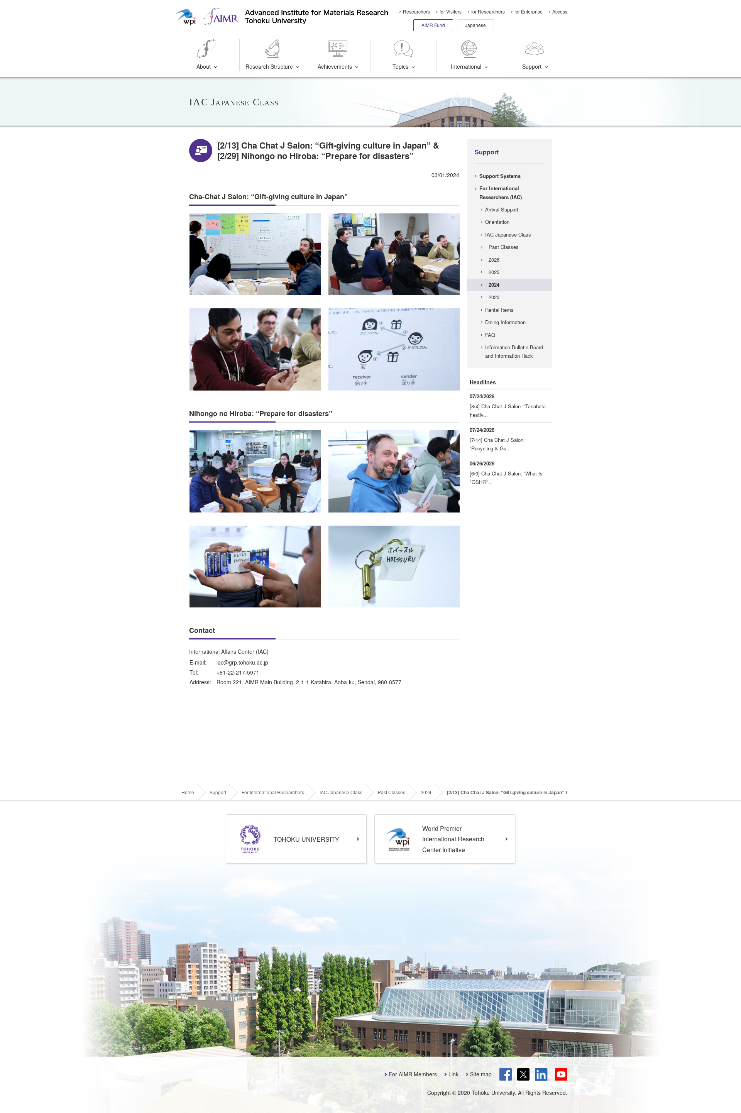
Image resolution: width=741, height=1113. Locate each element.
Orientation (497, 221)
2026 (494, 259)
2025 (494, 272)
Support (531, 66)
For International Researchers (273, 792)
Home (187, 792)
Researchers (416, 11)
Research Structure (269, 66)
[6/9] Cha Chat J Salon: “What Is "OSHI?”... (506, 477)
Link (453, 1074)
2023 (494, 297)
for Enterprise (528, 11)
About (203, 66)
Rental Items (499, 309)
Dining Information (505, 322)
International (466, 66)
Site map (481, 1074)
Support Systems (500, 175)
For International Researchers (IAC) (500, 192)
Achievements (335, 66)
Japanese (475, 25)
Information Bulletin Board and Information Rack (514, 351)
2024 (494, 284)
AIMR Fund (433, 25)
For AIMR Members (413, 1074)
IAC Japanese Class (508, 234)
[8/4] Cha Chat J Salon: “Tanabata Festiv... (508, 410)
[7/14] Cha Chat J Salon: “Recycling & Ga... (497, 444)
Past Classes (504, 246)
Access (559, 11)
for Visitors (451, 11)
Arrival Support (501, 209)
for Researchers (488, 11)
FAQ (490, 334)
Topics (400, 66)
